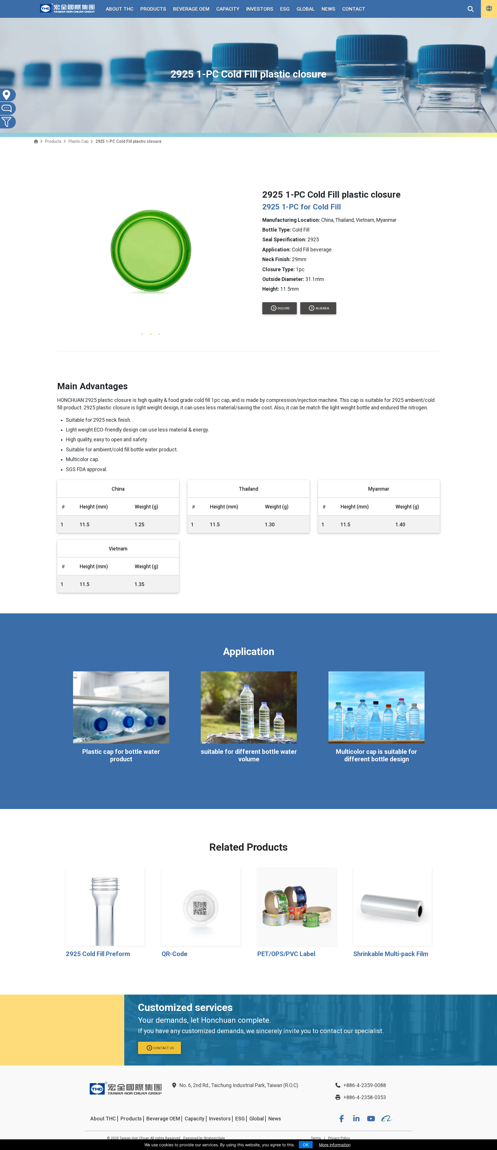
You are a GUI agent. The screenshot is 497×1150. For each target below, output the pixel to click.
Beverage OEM (191, 9)
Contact (353, 9)
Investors (259, 9)
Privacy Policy (339, 1138)
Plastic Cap (78, 141)
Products (153, 9)
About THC (119, 9)
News (328, 9)
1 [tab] (142, 334)
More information (335, 1144)
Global (306, 9)
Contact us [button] (163, 1048)
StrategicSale (214, 1138)
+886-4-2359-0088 (364, 1085)
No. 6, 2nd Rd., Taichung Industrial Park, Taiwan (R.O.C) (238, 1085)
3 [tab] (159, 334)
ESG (285, 9)
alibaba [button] (322, 308)
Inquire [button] (284, 308)
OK (306, 1144)
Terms (316, 1138)
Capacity (227, 9)
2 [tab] (151, 334)
